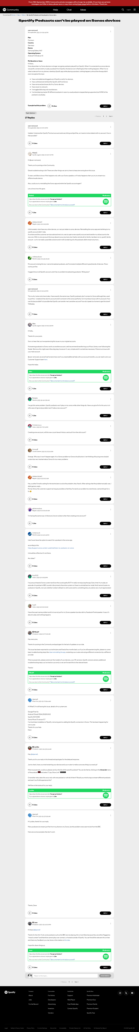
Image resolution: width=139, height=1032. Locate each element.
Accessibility (62, 1028)
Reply (105, 106)
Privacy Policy (30, 1028)
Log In (129, 10)
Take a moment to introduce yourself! (62, 205)
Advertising (52, 1004)
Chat (69, 9)
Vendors (51, 1013)
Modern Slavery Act (74, 1028)
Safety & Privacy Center (17, 1028)
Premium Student (92, 1008)
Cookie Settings (42, 1028)
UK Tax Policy (87, 1028)
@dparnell (34, 754)
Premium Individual (93, 995)
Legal (6, 1028)
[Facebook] (132, 993)
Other (23, 15)
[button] (110, 31)
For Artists (51, 995)
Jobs (30, 1000)
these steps (81, 4)
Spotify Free (91, 1013)
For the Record (33, 1004)
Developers (52, 1000)
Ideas (83, 9)
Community (13, 9)
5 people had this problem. (37, 105)
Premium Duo (91, 1000)
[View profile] (30, 154)
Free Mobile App (72, 1004)
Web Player (71, 1000)
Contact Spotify (72, 1008)
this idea (67, 940)
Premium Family (92, 1004)
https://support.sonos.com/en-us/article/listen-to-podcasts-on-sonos (51, 548)
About (31, 995)
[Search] (122, 9)
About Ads (53, 1028)
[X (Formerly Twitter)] (126, 993)
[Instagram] (120, 993)
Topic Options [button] (30, 113)
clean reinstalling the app (57, 652)
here (45, 359)
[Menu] (134, 9)
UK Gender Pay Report (100, 1028)
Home (13, 15)
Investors (51, 1008)
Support (70, 995)
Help (55, 9)
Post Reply (105, 976)
